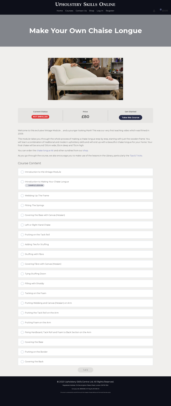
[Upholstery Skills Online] (85, 3)
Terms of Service (102, 392)
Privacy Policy (92, 392)
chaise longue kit (45, 150)
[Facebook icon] (80, 397)
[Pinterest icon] (87, 397)
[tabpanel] (85, 141)
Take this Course (130, 117)
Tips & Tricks (136, 155)
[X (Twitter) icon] (83, 397)
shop (85, 150)
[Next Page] (91, 369)
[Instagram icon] (90, 397)
